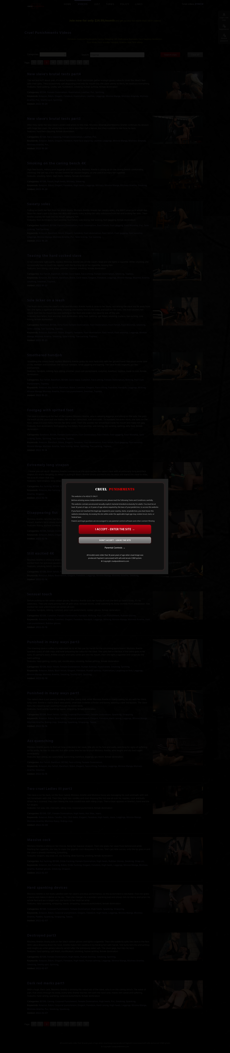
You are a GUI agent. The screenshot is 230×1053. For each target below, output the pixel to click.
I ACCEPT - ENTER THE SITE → (115, 529)
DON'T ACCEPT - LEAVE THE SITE (115, 540)
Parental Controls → (115, 548)
